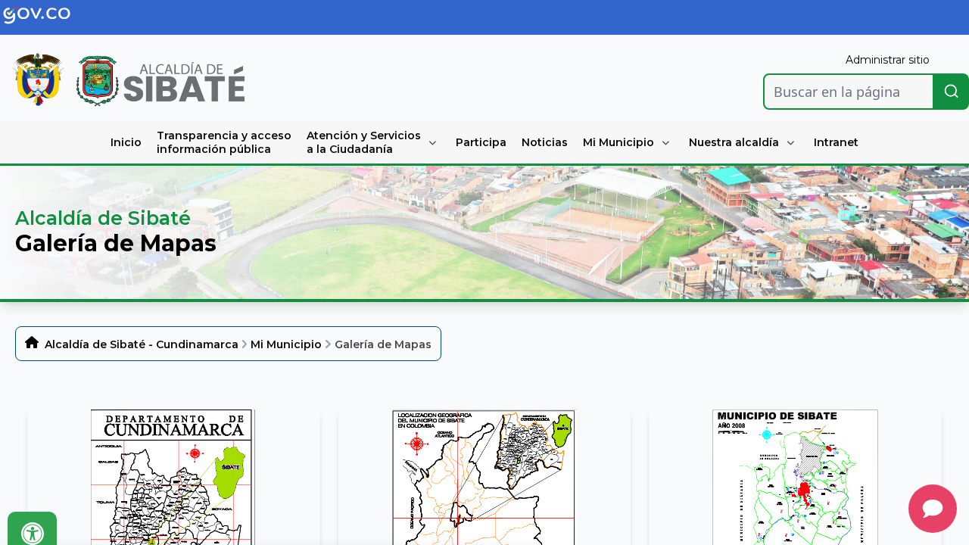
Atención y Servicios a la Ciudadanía (364, 142)
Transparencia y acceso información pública (224, 142)
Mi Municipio (618, 142)
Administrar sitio (888, 60)
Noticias (545, 142)
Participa (481, 142)
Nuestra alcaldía (734, 142)
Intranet (836, 142)
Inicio (126, 142)
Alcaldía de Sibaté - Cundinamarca (141, 344)
